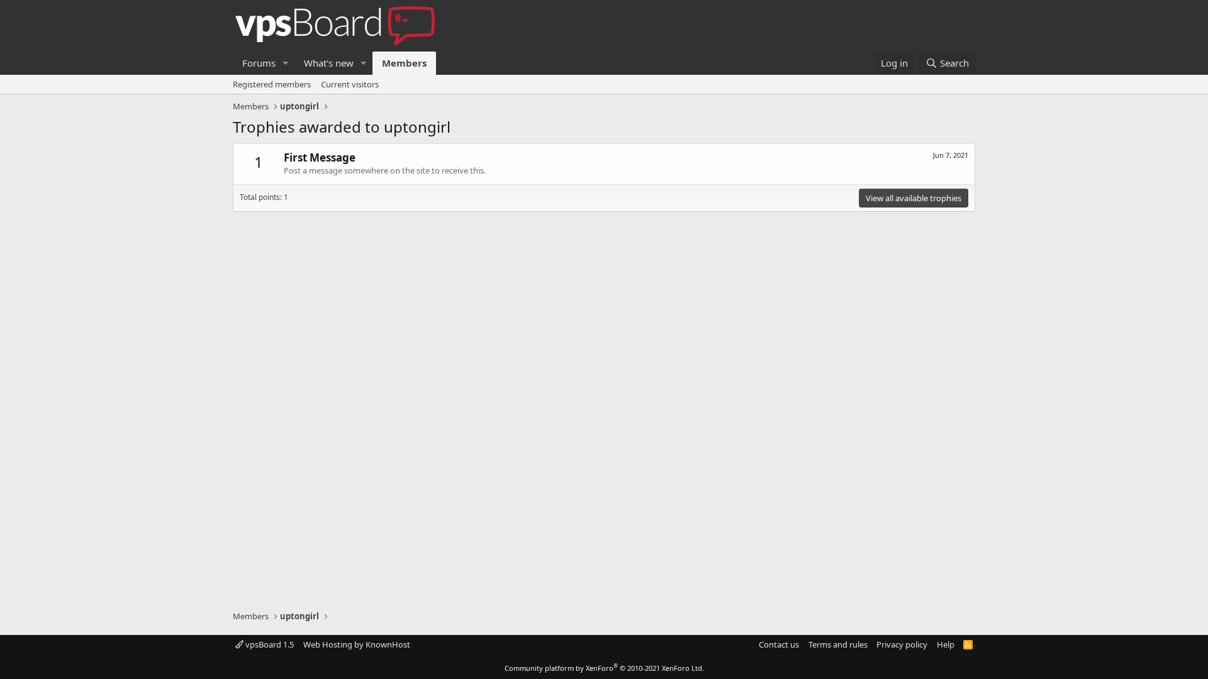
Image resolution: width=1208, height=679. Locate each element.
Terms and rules (838, 644)
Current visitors (350, 84)
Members (404, 63)
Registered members (272, 84)
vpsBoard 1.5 (268, 644)
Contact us (779, 644)
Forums (259, 63)
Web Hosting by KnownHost (356, 644)
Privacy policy (901, 644)
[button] (285, 63)
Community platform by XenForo (604, 668)
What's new (329, 63)
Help (945, 644)
